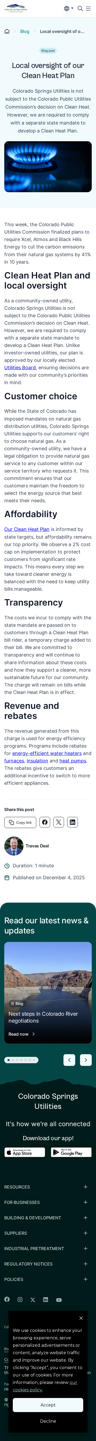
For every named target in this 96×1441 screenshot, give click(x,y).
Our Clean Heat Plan (27, 529)
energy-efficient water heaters (47, 753)
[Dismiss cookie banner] (81, 1319)
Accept (48, 1405)
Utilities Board (20, 367)
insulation (37, 761)
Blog (24, 31)
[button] (8, 1060)
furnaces (14, 761)
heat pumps (72, 761)
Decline (48, 1421)
